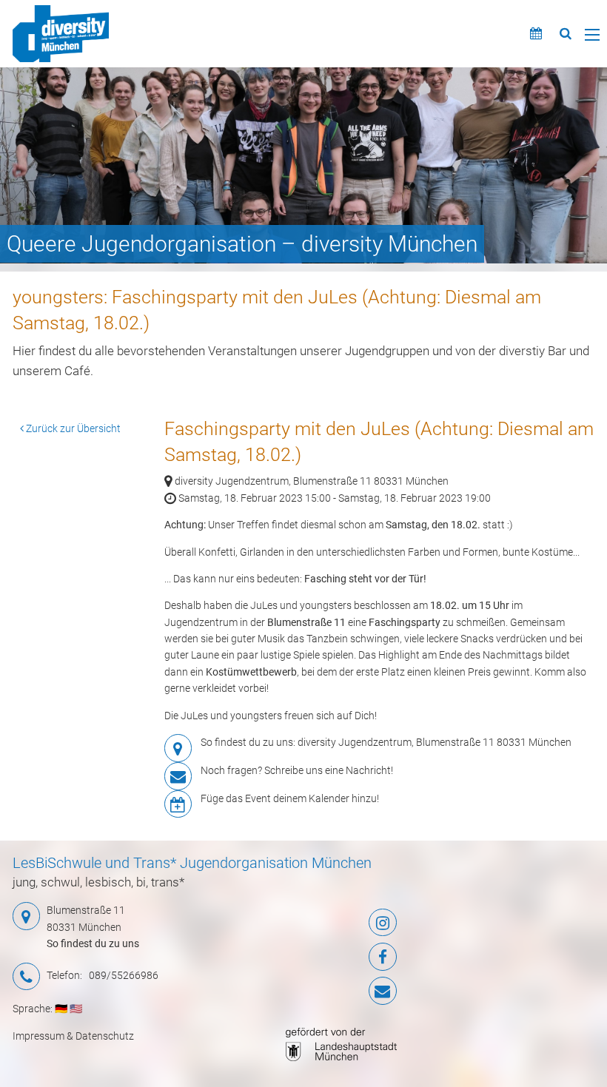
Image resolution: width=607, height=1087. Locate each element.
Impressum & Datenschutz (73, 1036)
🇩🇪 (61, 1008)
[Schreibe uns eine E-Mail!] (333, 991)
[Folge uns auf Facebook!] (333, 957)
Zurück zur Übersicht (72, 428)
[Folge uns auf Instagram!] (333, 923)
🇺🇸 (76, 1008)
